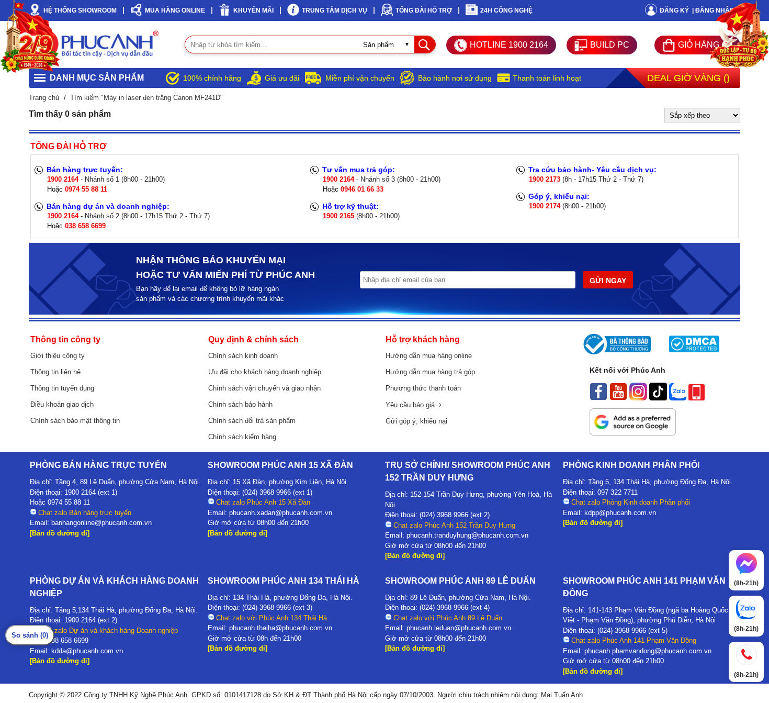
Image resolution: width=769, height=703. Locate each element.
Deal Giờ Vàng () (688, 78)
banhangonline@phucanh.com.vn (101, 523)
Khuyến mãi (253, 10)
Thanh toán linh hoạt (547, 78)
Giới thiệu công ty (57, 356)
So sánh (30, 635)
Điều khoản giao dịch (62, 404)
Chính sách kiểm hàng (242, 437)
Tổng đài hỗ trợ (423, 10)
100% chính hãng (212, 78)
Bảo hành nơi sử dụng (455, 78)
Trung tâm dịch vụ (334, 10)
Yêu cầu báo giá (412, 405)
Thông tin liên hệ (55, 372)
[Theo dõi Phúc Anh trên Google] (633, 433)
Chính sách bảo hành (240, 404)
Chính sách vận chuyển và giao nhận (264, 388)
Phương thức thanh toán (423, 388)
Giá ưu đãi (282, 78)
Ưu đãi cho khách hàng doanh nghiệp (264, 372)
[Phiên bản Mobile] (696, 398)
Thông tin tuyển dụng (62, 388)
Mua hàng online (175, 10)
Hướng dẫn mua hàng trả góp (430, 372)
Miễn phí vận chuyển (359, 78)
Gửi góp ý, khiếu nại (416, 421)
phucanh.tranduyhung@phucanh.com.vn (467, 535)
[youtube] (618, 398)
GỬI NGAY (608, 280)
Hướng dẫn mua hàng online (429, 356)
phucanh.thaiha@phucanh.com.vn (280, 628)
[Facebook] (598, 398)
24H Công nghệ (506, 10)
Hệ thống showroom (80, 10)
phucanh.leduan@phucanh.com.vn (458, 628)
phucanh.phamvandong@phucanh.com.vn (647, 651)
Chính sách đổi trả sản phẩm (252, 421)
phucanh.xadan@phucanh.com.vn (280, 513)
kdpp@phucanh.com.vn (620, 513)
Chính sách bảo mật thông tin (75, 421)
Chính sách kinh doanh (243, 356)
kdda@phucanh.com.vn (87, 651)
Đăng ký (674, 10)
